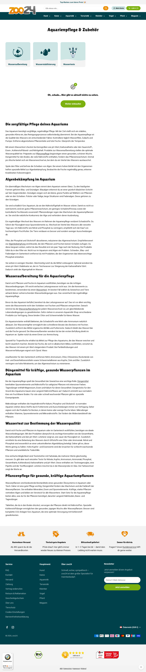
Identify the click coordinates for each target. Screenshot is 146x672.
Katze (56, 16)
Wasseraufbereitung (28, 309)
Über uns (9, 603)
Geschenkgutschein (14, 598)
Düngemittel (83, 381)
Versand (9, 579)
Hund (46, 16)
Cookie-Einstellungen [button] (15, 612)
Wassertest (41, 290)
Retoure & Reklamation (15, 593)
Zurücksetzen (95, 8)
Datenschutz (68, 668)
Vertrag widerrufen (13, 589)
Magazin (134, 16)
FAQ (7, 570)
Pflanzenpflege (43, 153)
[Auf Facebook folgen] (7, 627)
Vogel (111, 16)
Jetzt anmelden (122, 587)
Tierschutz (10, 607)
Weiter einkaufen (73, 104)
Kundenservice (129, 547)
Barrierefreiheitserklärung (17, 617)
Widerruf (83, 668)
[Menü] (11, 654)
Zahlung (9, 584)
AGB (61, 668)
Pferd (122, 16)
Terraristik (85, 16)
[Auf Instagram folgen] (12, 627)
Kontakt (8, 575)
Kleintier (99, 16)
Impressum (76, 668)
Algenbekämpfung (17, 244)
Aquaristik (70, 16)
